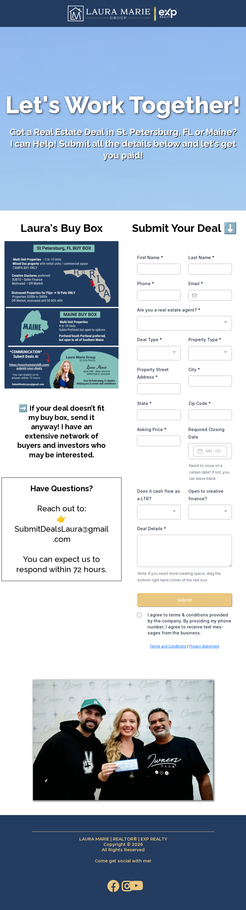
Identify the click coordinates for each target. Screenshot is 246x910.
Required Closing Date (206, 433)
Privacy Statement (204, 646)
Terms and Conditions (168, 646)
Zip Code (199, 403)
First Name (150, 257)
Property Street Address (153, 373)
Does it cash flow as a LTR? (158, 495)
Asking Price (151, 429)
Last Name (201, 257)
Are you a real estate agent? (168, 309)
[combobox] (184, 323)
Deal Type (149, 339)
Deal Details (151, 528)
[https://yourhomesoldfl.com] (123, 13)
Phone (145, 283)
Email (195, 283)
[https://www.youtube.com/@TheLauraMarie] (137, 888)
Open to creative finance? (206, 495)
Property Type (204, 339)
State (144, 403)
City (194, 369)
